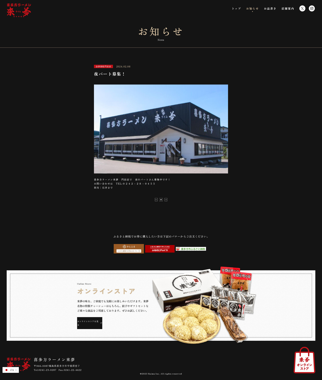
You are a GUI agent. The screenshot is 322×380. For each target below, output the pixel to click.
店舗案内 (288, 8)
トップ (236, 8)
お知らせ (252, 8)
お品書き (270, 8)
